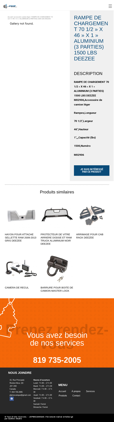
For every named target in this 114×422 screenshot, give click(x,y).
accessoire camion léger (22, 17)
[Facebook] (12, 399)
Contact (76, 395)
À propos (76, 391)
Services (90, 391)
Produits (63, 395)
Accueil (10, 17)
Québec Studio (15, 419)
